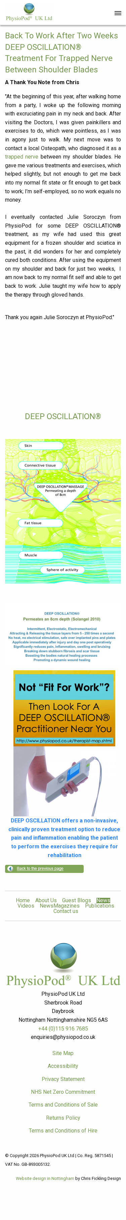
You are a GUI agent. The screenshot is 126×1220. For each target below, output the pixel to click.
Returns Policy (63, 1118)
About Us (46, 900)
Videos (25, 906)
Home (23, 900)
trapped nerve (21, 157)
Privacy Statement (63, 1079)
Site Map (63, 1053)
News (103, 900)
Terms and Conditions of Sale (63, 1105)
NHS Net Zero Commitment (63, 1092)
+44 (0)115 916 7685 (63, 1028)
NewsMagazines (60, 906)
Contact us (65, 911)
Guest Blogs (76, 900)
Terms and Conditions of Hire (63, 1130)
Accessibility (63, 1066)
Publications (99, 906)
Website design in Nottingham (45, 1178)
